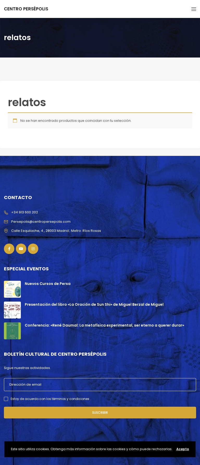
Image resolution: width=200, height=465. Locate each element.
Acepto (182, 449)
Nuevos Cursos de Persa (48, 283)
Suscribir (100, 412)
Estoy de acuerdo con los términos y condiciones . (51, 399)
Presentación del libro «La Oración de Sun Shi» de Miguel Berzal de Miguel (94, 304)
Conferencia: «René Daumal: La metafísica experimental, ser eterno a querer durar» (104, 325)
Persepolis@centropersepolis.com (41, 221)
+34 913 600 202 (24, 212)
